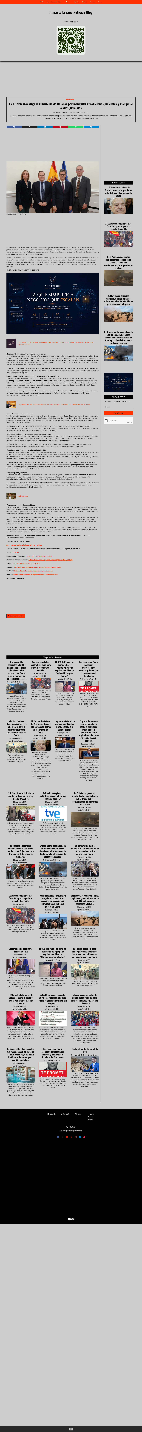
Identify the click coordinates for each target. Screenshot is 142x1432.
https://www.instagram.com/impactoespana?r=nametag (38, 567)
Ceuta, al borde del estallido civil (85, 1050)
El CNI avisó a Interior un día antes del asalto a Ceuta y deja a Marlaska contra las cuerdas (21, 999)
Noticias (84, 2)
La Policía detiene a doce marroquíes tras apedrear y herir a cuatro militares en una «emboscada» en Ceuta (16, 728)
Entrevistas (52, 1114)
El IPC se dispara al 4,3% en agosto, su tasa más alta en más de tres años (21, 796)
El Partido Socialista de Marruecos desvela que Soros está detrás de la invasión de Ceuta (41, 727)
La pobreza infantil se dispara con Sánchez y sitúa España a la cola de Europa (65, 725)
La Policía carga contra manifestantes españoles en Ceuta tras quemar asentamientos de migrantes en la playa (84, 799)
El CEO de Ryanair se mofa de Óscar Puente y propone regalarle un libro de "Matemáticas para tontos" (64, 669)
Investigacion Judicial (54, 2)
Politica (42, 2)
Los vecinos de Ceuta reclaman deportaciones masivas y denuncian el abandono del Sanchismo (88, 669)
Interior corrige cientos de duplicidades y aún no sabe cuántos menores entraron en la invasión (84, 999)
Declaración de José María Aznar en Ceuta (20, 950)
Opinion (76, 2)
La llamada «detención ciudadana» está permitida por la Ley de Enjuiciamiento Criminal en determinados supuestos (21, 851)
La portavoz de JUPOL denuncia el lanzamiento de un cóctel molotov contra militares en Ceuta (85, 850)
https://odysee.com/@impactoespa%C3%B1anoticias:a (35, 575)
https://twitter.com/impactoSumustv (26, 563)
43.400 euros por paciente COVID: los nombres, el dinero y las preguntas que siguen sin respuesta (53, 999)
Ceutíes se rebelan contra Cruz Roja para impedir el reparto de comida (41, 666)
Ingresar (78, 1114)
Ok (71, 1429)
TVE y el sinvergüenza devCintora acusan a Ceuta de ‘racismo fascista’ (52, 796)
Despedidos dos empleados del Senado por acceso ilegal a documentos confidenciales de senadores (54, 404)
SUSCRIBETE (118, 397)
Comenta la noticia (15, 616)
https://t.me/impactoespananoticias (38, 556)
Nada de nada (23, 496)
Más (67, 2)
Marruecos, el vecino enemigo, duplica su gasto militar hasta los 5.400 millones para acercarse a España (85, 899)
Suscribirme (118, 413)
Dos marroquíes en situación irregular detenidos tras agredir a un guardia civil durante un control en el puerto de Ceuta (53, 901)
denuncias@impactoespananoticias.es (71, 1131)
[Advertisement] (71, 80)
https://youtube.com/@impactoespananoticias (33, 571)
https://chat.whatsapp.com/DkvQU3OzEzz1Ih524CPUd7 (50, 560)
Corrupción (66, 1114)
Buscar (92, 2)
